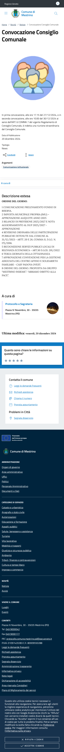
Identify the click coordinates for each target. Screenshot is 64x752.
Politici (5, 481)
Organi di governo (11, 467)
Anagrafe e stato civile (13, 512)
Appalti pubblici (9, 526)
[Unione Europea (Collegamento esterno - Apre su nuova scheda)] (32, 438)
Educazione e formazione (14, 522)
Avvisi (5, 591)
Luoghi (5, 607)
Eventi (5, 612)
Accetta (34, 745)
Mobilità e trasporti (11, 545)
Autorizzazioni (9, 517)
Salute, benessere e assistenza (17, 531)
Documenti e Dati (10, 491)
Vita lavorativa (9, 541)
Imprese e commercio (12, 569)
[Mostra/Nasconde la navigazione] (6, 13)
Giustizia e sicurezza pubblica (16, 550)
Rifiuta (34, 739)
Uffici (4, 476)
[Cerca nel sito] (56, 13)
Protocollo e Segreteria (18, 304)
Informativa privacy (11, 671)
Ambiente (7, 555)
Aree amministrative (12, 472)
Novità (13, 24)
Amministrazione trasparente (17, 666)
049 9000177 (13, 634)
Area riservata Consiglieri (14, 685)
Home (4, 24)
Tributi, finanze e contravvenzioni (19, 560)
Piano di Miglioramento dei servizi (19, 690)
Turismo (6, 536)
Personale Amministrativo (15, 486)
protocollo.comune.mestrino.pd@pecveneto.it (29, 639)
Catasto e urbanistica (12, 507)
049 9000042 (13, 629)
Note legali (7, 676)
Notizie (22, 24)
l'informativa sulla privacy (18, 731)
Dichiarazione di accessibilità (16, 680)
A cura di (5, 183)
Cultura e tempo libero (13, 565)
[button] (11, 4)
